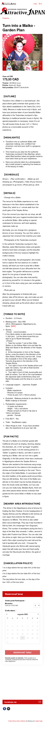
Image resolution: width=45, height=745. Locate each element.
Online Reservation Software (17, 721)
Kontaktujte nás (10, 702)
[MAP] (13, 326)
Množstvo (11, 604)
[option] (7, 66)
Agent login (39, 721)
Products (5, 18)
